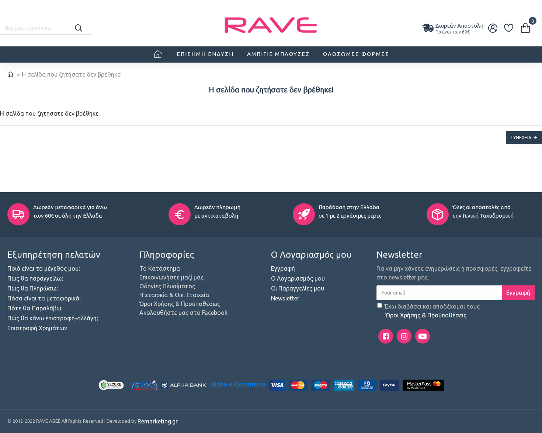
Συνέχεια (520, 137)
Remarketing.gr (158, 421)
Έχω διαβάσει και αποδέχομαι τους (432, 310)
